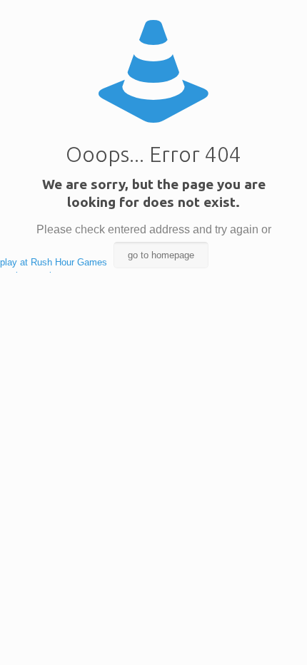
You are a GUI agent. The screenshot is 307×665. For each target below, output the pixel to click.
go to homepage (161, 255)
